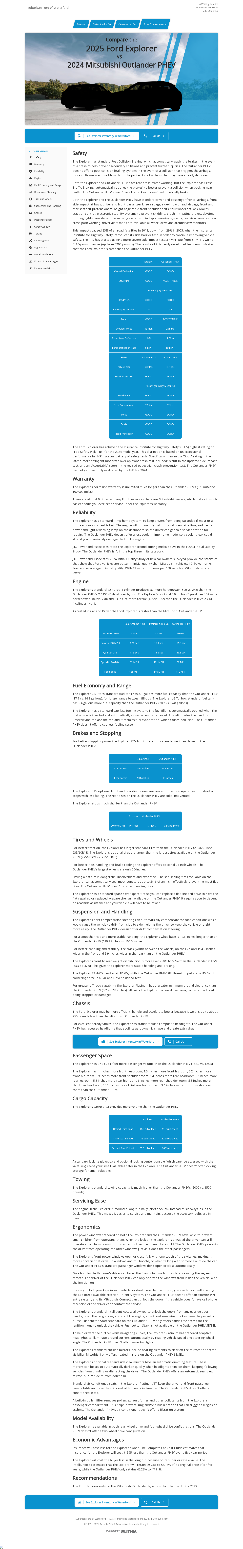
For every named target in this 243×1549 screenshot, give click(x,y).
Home (81, 24)
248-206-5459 (210, 10)
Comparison (40, 151)
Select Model (102, 24)
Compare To (127, 24)
